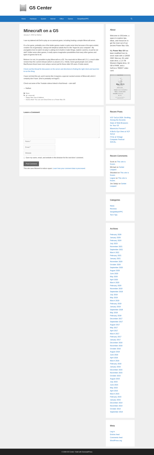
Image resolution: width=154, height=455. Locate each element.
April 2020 (114, 280)
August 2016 (115, 352)
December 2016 (116, 343)
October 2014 (115, 409)
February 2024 (115, 240)
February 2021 (115, 256)
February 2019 (115, 304)
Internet (52, 19)
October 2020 (115, 265)
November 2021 (116, 247)
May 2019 (114, 298)
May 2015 (114, 388)
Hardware (33, 19)
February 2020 (115, 286)
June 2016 (114, 355)
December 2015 (116, 370)
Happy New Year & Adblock (35, 97)
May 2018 (114, 313)
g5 (26, 95)
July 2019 (114, 295)
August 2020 (115, 271)
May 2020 (114, 277)
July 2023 (114, 244)
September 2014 (116, 412)
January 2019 (115, 307)
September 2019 (116, 292)
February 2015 (115, 397)
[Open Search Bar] (131, 19)
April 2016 (114, 358)
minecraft (31, 95)
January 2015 (115, 400)
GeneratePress (87, 452)
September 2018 (116, 310)
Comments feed (116, 438)
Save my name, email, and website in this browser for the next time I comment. (54, 158)
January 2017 (115, 340)
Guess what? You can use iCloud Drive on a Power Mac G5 (45, 99)
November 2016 (116, 346)
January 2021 (115, 259)
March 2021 (114, 252)
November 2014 (116, 406)
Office (62, 19)
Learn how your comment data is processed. (69, 168)
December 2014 (116, 403)
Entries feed (114, 434)
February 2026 (115, 235)
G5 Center (40, 7)
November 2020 (116, 262)
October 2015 (115, 376)
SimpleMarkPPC (83, 19)
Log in (112, 432)
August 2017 (115, 325)
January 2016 (115, 367)
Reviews (113, 209)
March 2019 (114, 301)
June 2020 (114, 274)
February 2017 (115, 337)
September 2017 (116, 322)
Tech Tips (113, 215)
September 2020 (116, 268)
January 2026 (115, 238)
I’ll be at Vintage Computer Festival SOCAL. (117, 139)
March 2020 (114, 283)
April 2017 (114, 331)
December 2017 (116, 319)
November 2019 (116, 289)
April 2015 (114, 391)
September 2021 (116, 250)
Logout (112, 178)
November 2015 (116, 373)
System (43, 19)
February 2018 (115, 316)
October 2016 (115, 349)
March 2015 (114, 394)
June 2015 (114, 385)
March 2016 (114, 361)
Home (23, 19)
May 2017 (114, 328)
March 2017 (114, 334)
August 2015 (115, 379)
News (27, 93)
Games (70, 19)
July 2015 (114, 382)
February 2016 (115, 364)
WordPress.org (116, 441)
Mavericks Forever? (118, 129)
